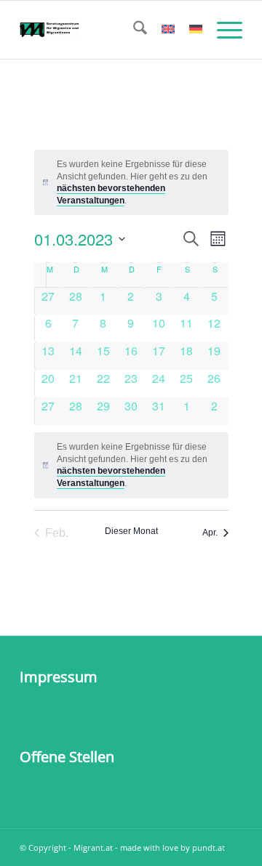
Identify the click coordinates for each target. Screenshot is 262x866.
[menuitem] (133, 30)
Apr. (210, 532)
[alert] (131, 465)
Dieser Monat (131, 531)
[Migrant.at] (109, 30)
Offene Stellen (67, 756)
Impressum (59, 677)
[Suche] (133, 30)
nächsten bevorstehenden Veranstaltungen (111, 477)
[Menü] (222, 30)
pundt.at (208, 847)
